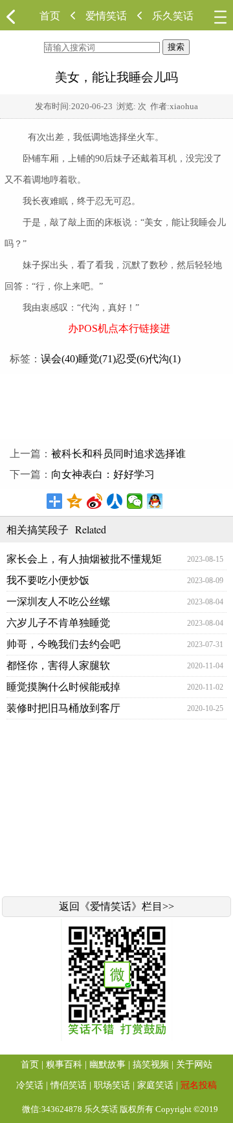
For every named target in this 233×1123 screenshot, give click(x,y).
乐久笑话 (173, 15)
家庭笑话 (155, 1085)
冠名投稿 (199, 1085)
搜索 (176, 47)
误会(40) (59, 358)
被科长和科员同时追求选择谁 (118, 453)
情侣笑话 (68, 1085)
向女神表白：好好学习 (103, 474)
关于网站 (194, 1064)
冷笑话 (29, 1085)
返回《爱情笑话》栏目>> (116, 906)
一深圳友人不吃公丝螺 (58, 601)
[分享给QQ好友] (155, 501)
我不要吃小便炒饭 (47, 580)
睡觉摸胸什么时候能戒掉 (63, 686)
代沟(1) (164, 358)
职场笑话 (112, 1085)
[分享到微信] (135, 501)
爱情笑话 (106, 15)
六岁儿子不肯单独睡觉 (58, 622)
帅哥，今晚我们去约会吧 (63, 644)
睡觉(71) (97, 358)
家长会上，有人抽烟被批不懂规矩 (84, 558)
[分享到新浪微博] (95, 501)
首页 (49, 15)
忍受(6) (132, 358)
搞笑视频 (151, 1064)
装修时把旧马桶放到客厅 (63, 708)
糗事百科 (64, 1064)
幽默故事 (107, 1064)
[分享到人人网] (115, 501)
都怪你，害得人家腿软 (58, 665)
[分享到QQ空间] (75, 501)
